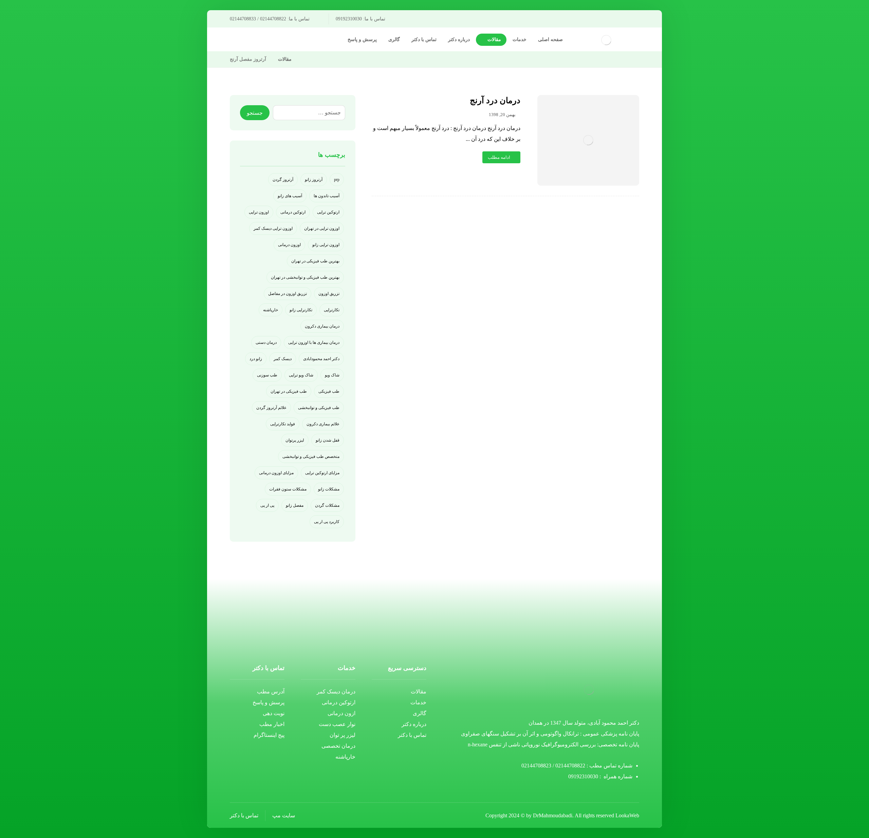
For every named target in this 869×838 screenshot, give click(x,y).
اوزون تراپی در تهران (321, 228)
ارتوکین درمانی (293, 212)
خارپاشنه (270, 310)
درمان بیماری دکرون (322, 326)
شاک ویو (332, 375)
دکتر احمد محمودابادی (321, 358)
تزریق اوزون (328, 293)
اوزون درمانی (289, 244)
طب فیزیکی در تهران (289, 391)
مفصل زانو (294, 505)
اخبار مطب (271, 724)
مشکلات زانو (328, 489)
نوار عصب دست (337, 724)
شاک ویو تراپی (301, 375)
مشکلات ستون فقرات (288, 489)
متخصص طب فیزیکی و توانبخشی (310, 456)
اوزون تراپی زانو (325, 244)
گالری (419, 713)
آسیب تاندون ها (326, 195)
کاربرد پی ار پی (326, 521)
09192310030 (583, 776)
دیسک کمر (283, 358)
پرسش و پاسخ (268, 702)
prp (336, 179)
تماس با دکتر (412, 735)
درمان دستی (266, 342)
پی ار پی (267, 505)
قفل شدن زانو (327, 440)
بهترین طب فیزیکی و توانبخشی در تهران (305, 277)
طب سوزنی (267, 375)
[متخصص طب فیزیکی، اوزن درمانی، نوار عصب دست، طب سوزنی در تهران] (606, 40)
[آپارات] (277, 40)
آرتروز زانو (313, 179)
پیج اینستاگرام (269, 735)
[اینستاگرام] (287, 40)
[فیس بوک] (309, 40)
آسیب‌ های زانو (290, 195)
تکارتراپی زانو (301, 310)
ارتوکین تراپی (328, 212)
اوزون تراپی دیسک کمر (273, 228)
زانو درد (255, 358)
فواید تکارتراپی (282, 424)
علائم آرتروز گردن (271, 407)
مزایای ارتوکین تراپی (322, 472)
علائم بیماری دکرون (323, 424)
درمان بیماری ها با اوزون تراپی (313, 342)
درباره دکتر (414, 724)
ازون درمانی (341, 713)
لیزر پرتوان (294, 440)
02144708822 (570, 765)
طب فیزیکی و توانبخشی (318, 407)
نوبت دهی (273, 713)
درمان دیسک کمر (336, 691)
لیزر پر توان (342, 735)
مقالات (418, 691)
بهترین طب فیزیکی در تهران (315, 261)
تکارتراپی (331, 310)
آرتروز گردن (283, 179)
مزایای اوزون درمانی (276, 472)
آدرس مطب (270, 691)
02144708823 (536, 765)
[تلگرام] (298, 40)
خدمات (418, 702)
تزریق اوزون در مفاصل (287, 293)
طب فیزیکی (328, 391)
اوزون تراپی (259, 212)
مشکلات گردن (327, 505)
